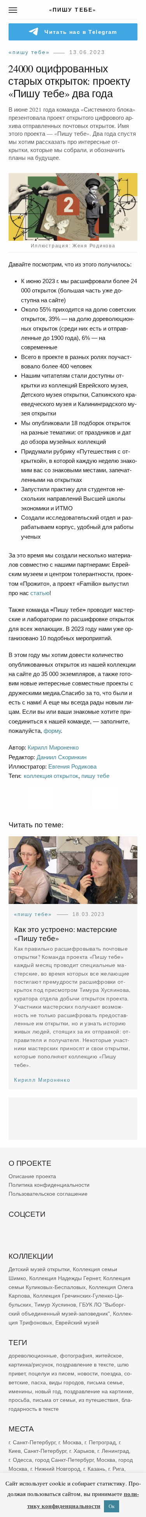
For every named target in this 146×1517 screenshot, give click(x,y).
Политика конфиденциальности (49, 1185)
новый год (48, 1391)
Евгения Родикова (72, 766)
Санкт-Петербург (45, 1451)
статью (39, 593)
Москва (106, 1460)
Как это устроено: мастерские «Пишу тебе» (65, 934)
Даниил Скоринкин (61, 757)
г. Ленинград (113, 1451)
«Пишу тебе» (29, 52)
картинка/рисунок (31, 1364)
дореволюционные (33, 1355)
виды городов (66, 1382)
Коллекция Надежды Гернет (64, 1278)
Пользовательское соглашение (48, 1194)
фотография (76, 1355)
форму (52, 730)
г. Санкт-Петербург (32, 1442)
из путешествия (98, 1400)
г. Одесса (20, 1460)
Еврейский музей (77, 1322)
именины (20, 1391)
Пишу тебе (95, 776)
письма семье (105, 1382)
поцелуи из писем (51, 1373)
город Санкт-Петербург (64, 1460)
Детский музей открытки (39, 1269)
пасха (38, 1382)
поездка (111, 1373)
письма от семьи (54, 1400)
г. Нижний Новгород (55, 1469)
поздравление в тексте (85, 1364)
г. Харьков (81, 1451)
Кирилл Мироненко (53, 747)
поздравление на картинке (98, 1391)
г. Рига (116, 1469)
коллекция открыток (51, 776)
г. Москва (69, 1442)
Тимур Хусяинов (55, 1305)
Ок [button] (111, 1506)
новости (87, 1373)
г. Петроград (100, 1442)
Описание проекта (32, 1176)
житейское (108, 1355)
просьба (19, 1400)
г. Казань (94, 1469)
